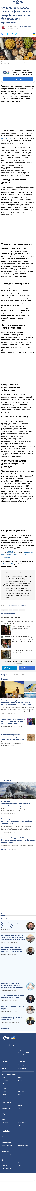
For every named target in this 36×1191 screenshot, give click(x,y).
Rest (3, 914)
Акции (3, 1125)
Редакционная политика (8, 613)
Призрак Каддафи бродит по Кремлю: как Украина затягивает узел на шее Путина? (13, 925)
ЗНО (3, 1111)
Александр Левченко (8, 1022)
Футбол (4, 1091)
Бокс (19, 1094)
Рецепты (4, 1134)
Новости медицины (25, 26)
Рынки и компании (7, 1145)
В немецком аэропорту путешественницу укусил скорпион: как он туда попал (12, 737)
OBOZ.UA (10, 552)
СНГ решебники (6, 1114)
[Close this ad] (34, 1180)
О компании (5, 1042)
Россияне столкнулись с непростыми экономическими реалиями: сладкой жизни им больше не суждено (12, 985)
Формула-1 (5, 1097)
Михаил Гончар (6, 954)
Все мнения (5, 1029)
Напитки (20, 1134)
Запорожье (5, 1080)
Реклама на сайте (7, 1050)
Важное (4, 679)
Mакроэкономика (23, 1145)
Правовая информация (8, 1045)
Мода (19, 1165)
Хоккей (4, 1094)
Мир (3, 1065)
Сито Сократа (6, 990)
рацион (15, 610)
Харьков (20, 1077)
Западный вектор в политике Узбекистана (12, 1019)
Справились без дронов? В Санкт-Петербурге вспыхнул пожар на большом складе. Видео (18, 840)
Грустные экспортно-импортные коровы (13, 1008)
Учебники (20, 1105)
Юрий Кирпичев (6, 1011)
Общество (22, 1068)
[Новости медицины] (4, 674)
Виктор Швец (5, 930)
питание (22, 610)
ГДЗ (3, 1105)
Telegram (5, 564)
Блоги (4, 1068)
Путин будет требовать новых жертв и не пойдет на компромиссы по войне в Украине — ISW (17, 821)
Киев (3, 1077)
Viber (12, 564)
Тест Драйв (5, 1122)
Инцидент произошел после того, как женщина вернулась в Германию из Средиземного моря (12, 743)
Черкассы (5, 1083)
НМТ (19, 1111)
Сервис (20, 1125)
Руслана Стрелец (12, 26)
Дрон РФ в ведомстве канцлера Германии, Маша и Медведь (13, 997)
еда (10, 610)
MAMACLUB (21, 1154)
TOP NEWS (6, 780)
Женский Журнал (7, 1168)
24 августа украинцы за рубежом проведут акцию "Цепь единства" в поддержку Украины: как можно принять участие (17, 702)
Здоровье (4, 610)
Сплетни (20, 1162)
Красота (4, 1165)
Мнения (4, 918)
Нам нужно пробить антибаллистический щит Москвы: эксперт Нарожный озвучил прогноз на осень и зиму (17, 803)
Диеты (4, 1136)
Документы (21, 1050)
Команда (20, 1042)
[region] (18, 115)
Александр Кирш (6, 1000)
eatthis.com (6, 138)
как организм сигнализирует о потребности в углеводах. (17, 554)
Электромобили (22, 1122)
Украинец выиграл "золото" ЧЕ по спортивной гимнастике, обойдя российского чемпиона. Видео (13, 721)
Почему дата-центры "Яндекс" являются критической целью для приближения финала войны (13, 937)
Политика (21, 1061)
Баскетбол (21, 1091)
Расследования (23, 1065)
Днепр (20, 1080)
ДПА (19, 1108)
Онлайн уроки (6, 1108)
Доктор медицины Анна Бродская (17, 605)
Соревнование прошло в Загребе (11, 726)
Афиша (4, 1162)
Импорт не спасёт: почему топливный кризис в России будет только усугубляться (11, 949)
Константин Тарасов (8, 942)
